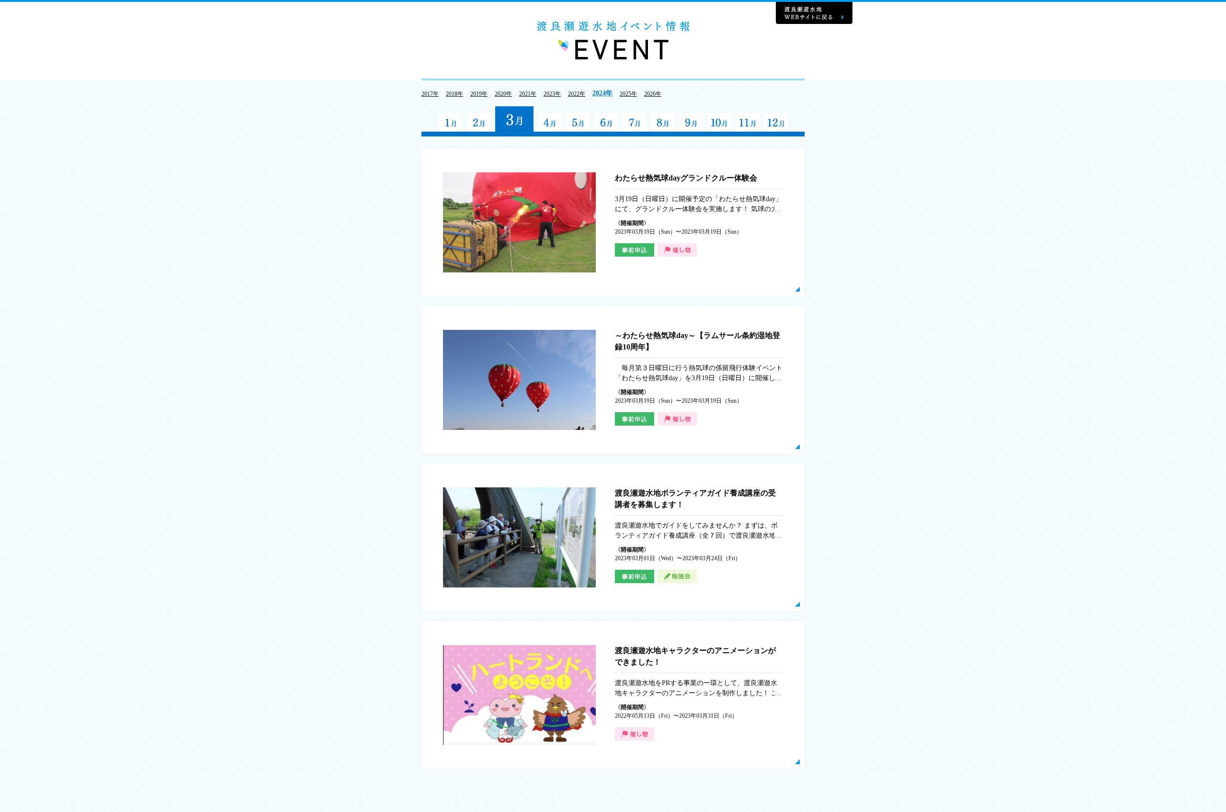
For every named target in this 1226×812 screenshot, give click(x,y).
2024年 (602, 93)
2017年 (430, 93)
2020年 (503, 93)
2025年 (628, 93)
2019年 (479, 93)
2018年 (454, 93)
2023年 (552, 93)
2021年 (527, 93)
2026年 (652, 93)
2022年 (576, 93)
